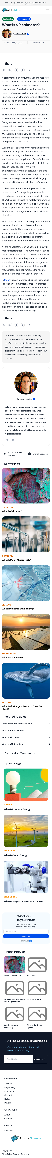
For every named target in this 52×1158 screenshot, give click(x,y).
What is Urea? (32, 976)
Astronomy (9, 1091)
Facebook (9, 1130)
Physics (8, 804)
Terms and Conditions (21, 1154)
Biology (6, 604)
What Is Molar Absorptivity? (17, 559)
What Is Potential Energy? (18, 809)
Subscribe (26, 936)
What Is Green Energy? (16, 855)
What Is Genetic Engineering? (18, 608)
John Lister (20, 33)
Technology (9, 653)
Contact (8, 1118)
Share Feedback (40, 454)
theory (7, 279)
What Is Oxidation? (12, 511)
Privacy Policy (7, 1154)
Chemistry (7, 507)
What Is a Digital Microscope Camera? (24, 901)
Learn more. (37, 4)
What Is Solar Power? (13, 657)
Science (8, 1083)
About (7, 1114)
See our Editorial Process (14, 454)
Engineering (10, 850)
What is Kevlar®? (34, 999)
